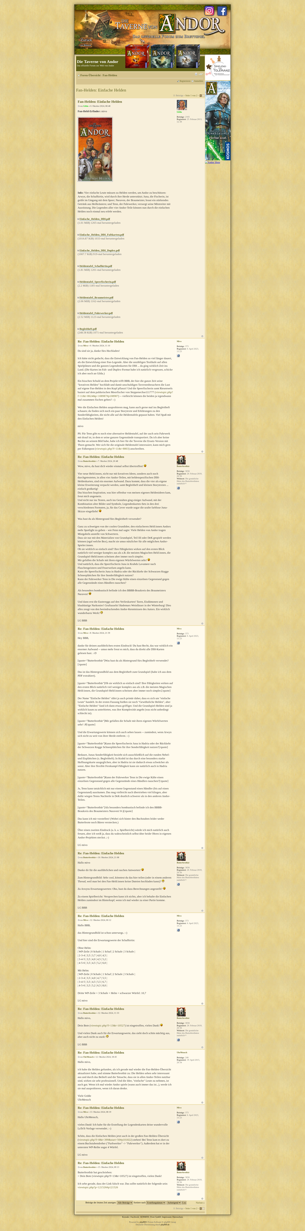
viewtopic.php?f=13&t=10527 (108, 1025)
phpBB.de (165, 1224)
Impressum (166, 1217)
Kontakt (125, 1217)
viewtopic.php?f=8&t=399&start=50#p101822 (105, 1139)
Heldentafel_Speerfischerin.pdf (97, 281)
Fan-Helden (110, 75)
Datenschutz (177, 1217)
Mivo (85, 345)
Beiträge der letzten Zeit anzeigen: (101, 1202)
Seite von (191, 95)
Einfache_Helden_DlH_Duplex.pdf (99, 250)
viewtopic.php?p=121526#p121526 (98, 1187)
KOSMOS (144, 1217)
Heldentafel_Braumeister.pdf (96, 297)
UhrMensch (88, 1057)
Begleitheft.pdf (88, 328)
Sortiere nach (140, 1202)
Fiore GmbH (155, 1217)
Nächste (199, 1202)
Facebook (135, 1217)
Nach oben (202, 336)
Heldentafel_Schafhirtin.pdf (95, 266)
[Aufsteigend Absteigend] (176, 1202)
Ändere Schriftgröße (201, 74)
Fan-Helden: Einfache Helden (101, 90)
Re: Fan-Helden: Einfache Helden (101, 341)
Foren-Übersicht (90, 75)
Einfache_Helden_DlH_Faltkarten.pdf (101, 234)
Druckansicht (196, 74)
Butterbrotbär (89, 461)
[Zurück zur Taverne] (86, 42)
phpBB (143, 1222)
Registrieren (185, 81)
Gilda (85, 106)
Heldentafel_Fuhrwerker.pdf (96, 313)
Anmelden (198, 81)
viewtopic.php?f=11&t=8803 (112, 448)
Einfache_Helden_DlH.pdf (94, 218)
